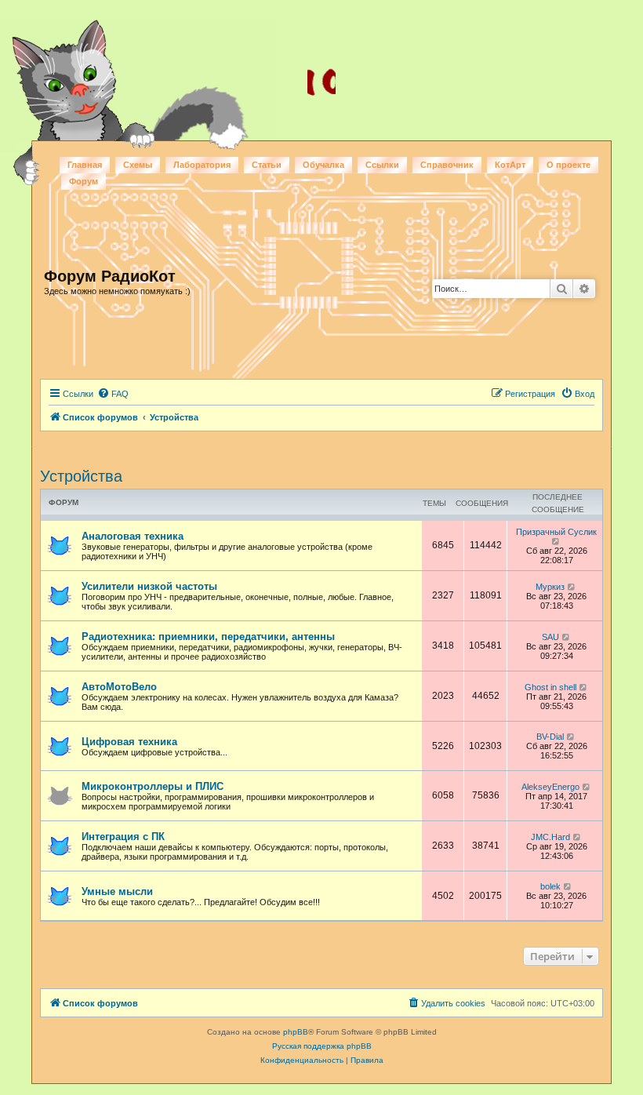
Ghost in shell (550, 687)
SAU (550, 637)
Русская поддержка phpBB (322, 1046)
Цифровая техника (129, 742)
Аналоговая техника (132, 536)
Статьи (267, 164)
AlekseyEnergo (550, 786)
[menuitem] (113, 393)
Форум (83, 181)
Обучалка (323, 164)
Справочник (447, 164)
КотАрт (510, 164)
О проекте (568, 164)
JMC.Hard (550, 837)
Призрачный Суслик (556, 532)
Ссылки (382, 164)
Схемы (137, 164)
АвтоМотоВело (119, 687)
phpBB (295, 1032)
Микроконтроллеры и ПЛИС (152, 786)
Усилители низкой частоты (149, 586)
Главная (84, 164)
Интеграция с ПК (123, 836)
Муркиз (550, 586)
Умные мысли (117, 891)
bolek (550, 886)
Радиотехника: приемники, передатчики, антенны (208, 636)
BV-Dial (550, 736)
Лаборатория (202, 164)
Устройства (81, 476)
